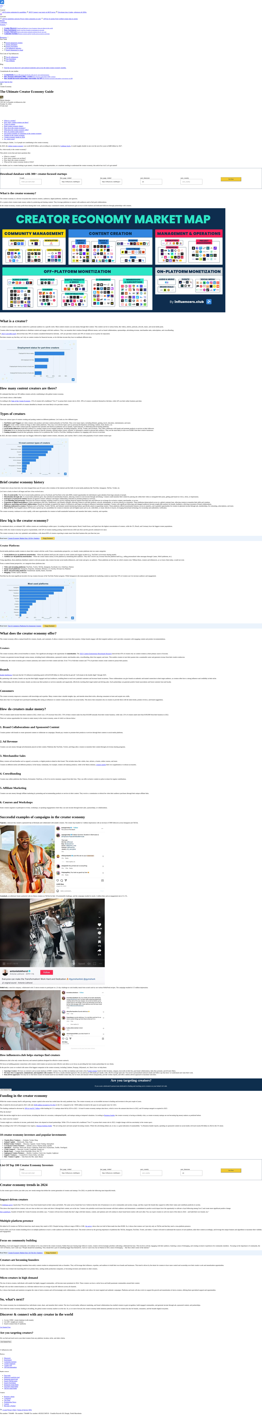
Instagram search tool (11, 1379)
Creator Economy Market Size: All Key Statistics (24, 538)
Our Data (7, 1400)
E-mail (22, 178)
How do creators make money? (14, 132)
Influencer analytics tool (12, 1377)
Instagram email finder (11, 1385)
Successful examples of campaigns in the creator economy (23, 133)
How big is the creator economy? (14, 128)
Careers (6, 1404)
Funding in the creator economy (14, 135)
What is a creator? (10, 120)
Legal (5, 1410)
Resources (3, 37)
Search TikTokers (11, 44)
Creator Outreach (9, 1363)
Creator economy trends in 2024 (14, 137)
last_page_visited (105, 178)
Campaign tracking (10, 1362)
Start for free (8, 82)
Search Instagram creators (14, 43)
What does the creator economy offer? (16, 130)
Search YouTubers (12, 46)
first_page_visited (65, 178)
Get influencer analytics (13, 48)
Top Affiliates (10, 61)
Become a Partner (10, 1406)
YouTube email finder (11, 1386)
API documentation (10, 1367)
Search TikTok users (10, 1381)
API (1, 6)
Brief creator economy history (13, 126)
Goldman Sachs (65, 146)
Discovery (7, 1358)
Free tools (7, 1375)
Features (3, 25)
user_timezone (145, 178)
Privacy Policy (12, 1410)
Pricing (2, 21)
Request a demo (9, 1396)
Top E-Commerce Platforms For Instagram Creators (24, 626)
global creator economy (15, 146)
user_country (185, 178)
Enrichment (8, 1360)
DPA (30, 1410)
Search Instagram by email (14, 50)
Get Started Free (6, 1090)
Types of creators (9, 124)
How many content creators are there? (16, 122)
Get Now (231, 179)
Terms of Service (22, 1410)
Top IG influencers (12, 57)
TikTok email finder (10, 1388)
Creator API (8, 1365)
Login (2, 82)
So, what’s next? (9, 139)
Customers (3, 22)
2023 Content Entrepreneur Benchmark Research (96, 654)
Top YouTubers (11, 59)
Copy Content (48, 538)
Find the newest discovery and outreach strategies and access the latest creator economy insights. (35, 68)
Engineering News (10, 1402)
